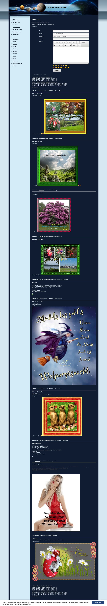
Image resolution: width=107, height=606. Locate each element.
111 (52, 83)
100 (32, 83)
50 (44, 79)
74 (49, 80)
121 (34, 84)
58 (54, 79)
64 (37, 80)
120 (32, 84)
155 (59, 85)
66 (39, 80)
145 (41, 85)
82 (34, 82)
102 (36, 83)
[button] (55, 42)
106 (43, 83)
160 (32, 87)
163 (38, 87)
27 (41, 78)
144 (39, 85)
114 (57, 83)
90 (44, 82)
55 (51, 79)
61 (33, 80)
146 (43, 85)
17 (48, 77)
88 (42, 82)
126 (43, 84)
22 (34, 78)
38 (54, 78)
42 (34, 79)
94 (49, 82)
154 (57, 85)
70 (44, 80)
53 (48, 79)
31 (46, 78)
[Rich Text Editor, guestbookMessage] (71, 54)
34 (49, 78)
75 (51, 80)
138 (64, 84)
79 (56, 80)
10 (39, 77)
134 (57, 84)
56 (52, 79)
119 (66, 83)
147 (45, 85)
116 (60, 83)
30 (44, 78)
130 (50, 84)
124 (39, 84)
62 (34, 80)
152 (53, 85)
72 (47, 80)
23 (36, 78)
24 (37, 78)
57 (53, 79)
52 (47, 79)
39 (56, 78)
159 (66, 85)
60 (32, 80)
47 (41, 79)
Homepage (41, 90)
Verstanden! (98, 603)
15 (46, 77)
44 (37, 79)
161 (34, 87)
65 (38, 80)
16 (47, 77)
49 (43, 79)
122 (36, 84)
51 (46, 79)
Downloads (15, 53)
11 (41, 77)
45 (38, 79)
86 (39, 82)
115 (59, 83)
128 (46, 84)
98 (54, 82)
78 (54, 80)
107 (45, 83)
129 (48, 84)
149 (48, 85)
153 (55, 85)
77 (53, 80)
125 (41, 84)
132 (53, 84)
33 (48, 78)
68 (42, 80)
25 (38, 78)
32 (47, 78)
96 (52, 82)
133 (55, 84)
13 (43, 77)
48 (42, 79)
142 (36, 85)
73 (48, 80)
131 (52, 84)
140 (32, 85)
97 (53, 82)
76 (52, 80)
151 (52, 85)
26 (39, 78)
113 (55, 83)
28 (42, 78)
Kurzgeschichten (16, 27)
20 (32, 78)
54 (49, 79)
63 (36, 80)
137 (62, 84)
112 (53, 83)
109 (48, 83)
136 (60, 84)
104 (39, 83)
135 (59, 84)
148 (46, 85)
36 (52, 78)
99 (56, 82)
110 (50, 83)
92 (47, 82)
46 (39, 79)
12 (42, 77)
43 (36, 79)
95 (51, 82)
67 (41, 80)
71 (46, 80)
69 (43, 80)
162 (36, 87)
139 (66, 84)
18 (49, 77)
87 (41, 82)
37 (53, 78)
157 (62, 85)
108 (46, 83)
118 (64, 83)
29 (43, 78)
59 (56, 79)
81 (33, 82)
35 (51, 78)
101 (34, 83)
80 (32, 82)
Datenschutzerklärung (17, 63)
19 (51, 77)
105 (41, 83)
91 (46, 82)
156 (60, 85)
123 (38, 84)
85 (38, 82)
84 (37, 82)
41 (33, 79)
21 (33, 78)
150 (50, 85)
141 (34, 85)
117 (62, 83)
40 (32, 79)
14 (44, 77)
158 (64, 85)
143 (38, 85)
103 (38, 83)
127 (45, 84)
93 (48, 82)
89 (43, 82)
